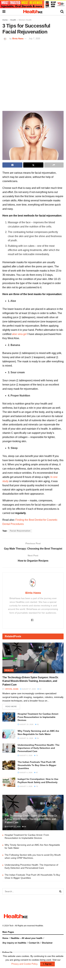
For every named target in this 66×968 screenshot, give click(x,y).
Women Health (25, 20)
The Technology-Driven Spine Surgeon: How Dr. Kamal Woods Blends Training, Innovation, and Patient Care (30, 681)
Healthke (39, 926)
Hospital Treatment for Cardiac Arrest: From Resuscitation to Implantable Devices (38, 717)
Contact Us (34, 943)
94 (40, 689)
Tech (11, 926)
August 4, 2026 (25, 772)
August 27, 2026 (28, 689)
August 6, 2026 (25, 755)
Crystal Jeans (11, 689)
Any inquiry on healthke (14, 943)
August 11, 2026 (26, 738)
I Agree (47, 964)
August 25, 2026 (26, 724)
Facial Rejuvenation (20, 531)
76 (37, 755)
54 (37, 738)
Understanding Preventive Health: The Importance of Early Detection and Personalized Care (38, 748)
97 (37, 772)
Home (5, 20)
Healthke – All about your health (26, 938)
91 (38, 724)
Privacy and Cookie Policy (24, 964)
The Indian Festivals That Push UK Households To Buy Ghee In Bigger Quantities (37, 765)
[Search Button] (60, 891)
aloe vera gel (19, 334)
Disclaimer (47, 943)
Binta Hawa (17, 38)
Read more (11, 706)
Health (13, 20)
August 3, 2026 (25, 786)
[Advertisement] (33, 75)
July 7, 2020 (34, 38)
